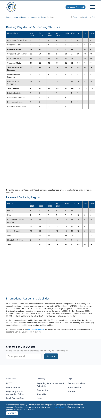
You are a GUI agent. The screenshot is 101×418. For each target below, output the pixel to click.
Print (75, 17)
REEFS (9, 383)
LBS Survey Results (36, 329)
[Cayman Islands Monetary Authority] (11, 7)
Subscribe (51, 356)
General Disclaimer (76, 383)
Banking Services (38, 17)
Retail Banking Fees (15, 398)
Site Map (72, 391)
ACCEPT (12, 413)
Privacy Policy (74, 387)
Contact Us (42, 390)
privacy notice (60, 407)
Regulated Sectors (21, 17)
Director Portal (13, 387)
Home (8, 17)
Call (93, 17)
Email (84, 17)
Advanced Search (74, 7)
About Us (41, 394)
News (39, 398)
